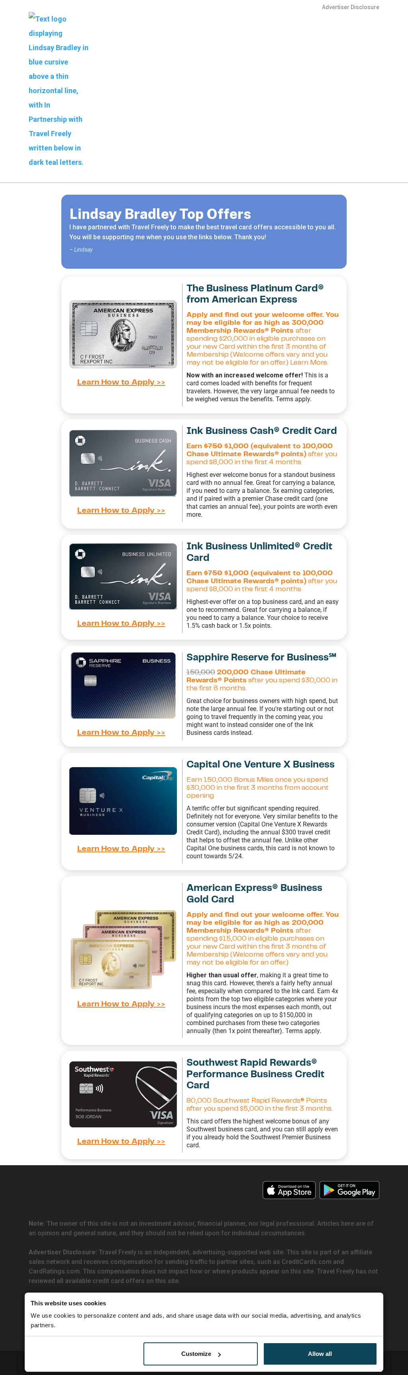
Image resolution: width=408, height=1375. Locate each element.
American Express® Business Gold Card (254, 894)
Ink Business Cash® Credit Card (261, 431)
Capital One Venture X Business (260, 765)
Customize (196, 1353)
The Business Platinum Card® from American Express (255, 294)
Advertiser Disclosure (350, 7)
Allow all (320, 1353)
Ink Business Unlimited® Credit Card (259, 552)
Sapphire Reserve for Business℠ (261, 657)
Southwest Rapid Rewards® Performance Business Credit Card (255, 1075)
